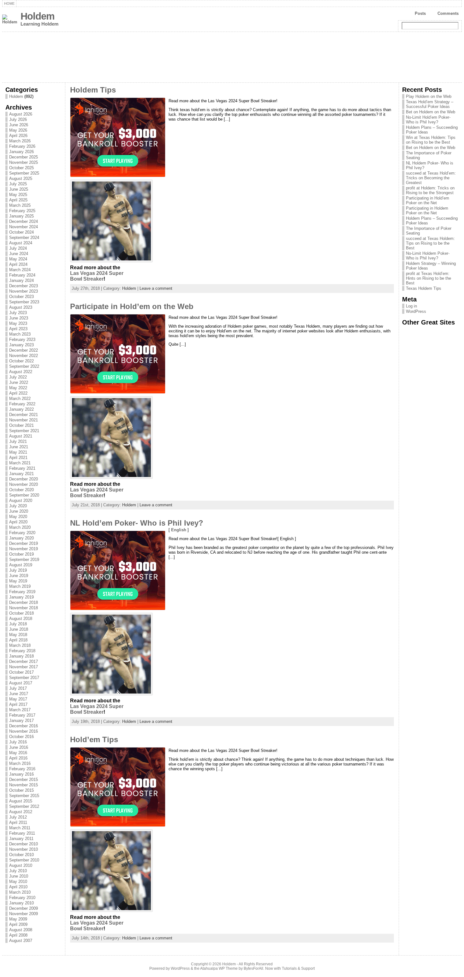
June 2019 (18, 575)
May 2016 (18, 752)
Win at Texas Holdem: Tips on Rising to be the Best (430, 140)
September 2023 (24, 302)
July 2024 (18, 248)
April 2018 (18, 640)
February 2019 (22, 591)
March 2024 (20, 269)
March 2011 (19, 827)
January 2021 (21, 473)
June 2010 (18, 876)
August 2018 (20, 618)
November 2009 (23, 913)
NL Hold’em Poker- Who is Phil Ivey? (136, 523)
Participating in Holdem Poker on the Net (427, 210)
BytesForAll (253, 968)
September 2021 (24, 430)
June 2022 (18, 382)
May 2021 (18, 452)
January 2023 (21, 345)
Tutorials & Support (298, 968)
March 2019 (20, 586)
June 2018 (18, 629)
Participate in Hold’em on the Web (131, 306)
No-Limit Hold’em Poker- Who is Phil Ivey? (428, 119)
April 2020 (18, 522)
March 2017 (20, 709)
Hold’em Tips (94, 740)
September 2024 (24, 237)
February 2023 (22, 339)
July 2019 (18, 570)
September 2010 (24, 860)
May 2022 (18, 387)
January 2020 (21, 538)
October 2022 (21, 361)
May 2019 (18, 581)
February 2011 (22, 833)
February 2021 (22, 468)
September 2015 (24, 795)
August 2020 (20, 500)
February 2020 (22, 532)
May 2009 (18, 919)
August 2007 (20, 940)
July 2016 (18, 742)
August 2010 (20, 865)
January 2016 (21, 774)
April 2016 (18, 758)
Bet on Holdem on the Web (430, 112)
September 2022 (24, 366)
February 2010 (22, 897)
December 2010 (23, 844)
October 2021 (21, 425)
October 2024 (21, 232)
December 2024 (23, 221)
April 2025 (18, 200)
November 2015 (23, 785)
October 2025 (21, 167)
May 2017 (18, 699)
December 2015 (23, 779)
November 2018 (23, 607)
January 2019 (21, 597)
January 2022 (21, 409)
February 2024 (22, 275)
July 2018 (18, 624)
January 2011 (21, 838)
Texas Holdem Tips (423, 288)
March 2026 (20, 141)
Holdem (38, 16)
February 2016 (22, 768)
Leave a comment (156, 288)
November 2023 (23, 291)
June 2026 (18, 124)
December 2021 (23, 414)
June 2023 (18, 318)
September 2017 (24, 677)
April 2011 (18, 822)
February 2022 (22, 404)
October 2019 (21, 554)
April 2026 (18, 135)
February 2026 (22, 146)
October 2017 (21, 672)
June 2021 (18, 446)
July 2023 (18, 312)
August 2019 (20, 565)
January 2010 (21, 903)
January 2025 (21, 216)
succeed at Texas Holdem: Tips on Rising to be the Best (430, 243)
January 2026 (21, 151)
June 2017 (18, 693)
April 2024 (18, 264)
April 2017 (18, 704)
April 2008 (18, 935)
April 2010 (18, 887)
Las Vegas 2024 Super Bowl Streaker (96, 276)
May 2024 (18, 259)
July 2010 (18, 870)
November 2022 (23, 355)
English (178, 529)
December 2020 (23, 479)
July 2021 (18, 441)
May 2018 (18, 634)
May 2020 (18, 516)
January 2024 (21, 280)
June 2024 (18, 253)
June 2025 (18, 189)
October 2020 (21, 489)
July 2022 (18, 377)
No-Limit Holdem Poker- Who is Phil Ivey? (427, 255)
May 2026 (18, 130)
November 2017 (23, 666)
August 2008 (20, 929)
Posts (420, 13)
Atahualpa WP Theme (219, 968)
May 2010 (18, 881)
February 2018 (22, 650)
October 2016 (21, 736)
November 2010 (23, 849)
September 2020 (24, 495)
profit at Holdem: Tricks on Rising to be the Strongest (430, 190)
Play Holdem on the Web (428, 96)
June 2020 (18, 511)
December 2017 (23, 661)
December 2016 (23, 726)
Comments (448, 13)
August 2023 (20, 307)
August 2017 (20, 683)
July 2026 (18, 119)
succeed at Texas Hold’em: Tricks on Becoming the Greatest (431, 178)
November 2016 (23, 731)
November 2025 (23, 162)
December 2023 (23, 285)
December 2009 (23, 908)
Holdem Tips (93, 90)
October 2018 (21, 613)
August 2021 (20, 436)
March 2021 (20, 463)
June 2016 (18, 747)
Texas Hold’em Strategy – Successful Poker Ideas (429, 104)
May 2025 (18, 194)
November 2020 (23, 484)
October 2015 (21, 790)
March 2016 (20, 763)
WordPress (416, 311)
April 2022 (18, 393)
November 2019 (23, 548)
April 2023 (18, 328)
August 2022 (20, 371)
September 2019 (24, 559)
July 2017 (18, 688)
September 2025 (24, 173)
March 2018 (20, 645)
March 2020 (20, 527)
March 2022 (20, 398)
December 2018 (23, 602)
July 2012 (18, 817)
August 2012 (20, 811)
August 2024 (20, 243)
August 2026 (20, 114)
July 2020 (18, 505)
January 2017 (21, 720)
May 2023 (18, 323)
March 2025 (20, 205)
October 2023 (21, 296)
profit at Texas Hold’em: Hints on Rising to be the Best (428, 278)
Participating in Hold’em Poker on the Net (427, 200)
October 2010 (21, 854)
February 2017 (22, 715)
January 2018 (21, 656)
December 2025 (23, 157)
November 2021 (23, 420)
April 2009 (18, 924)
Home (9, 3)
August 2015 (20, 801)
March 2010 (20, 892)
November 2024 (23, 226)
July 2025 (18, 184)
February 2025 (22, 210)
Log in (411, 306)
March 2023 (20, 334)
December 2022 (23, 350)
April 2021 (18, 457)
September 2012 (24, 806)
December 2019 (23, 543)
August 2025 (20, 178)
